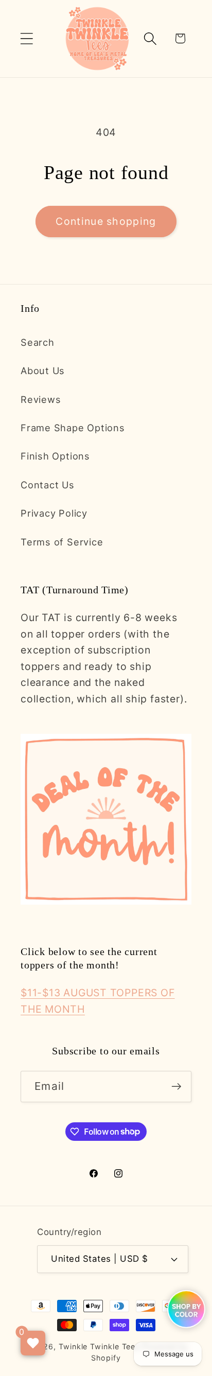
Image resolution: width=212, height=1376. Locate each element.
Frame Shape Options (73, 427)
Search (38, 342)
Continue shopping (106, 221)
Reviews (41, 399)
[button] (26, 38)
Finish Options (55, 456)
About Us (43, 370)
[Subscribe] (176, 1086)
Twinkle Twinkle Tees (99, 1346)
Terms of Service (62, 542)
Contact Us (48, 484)
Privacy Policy (54, 513)
